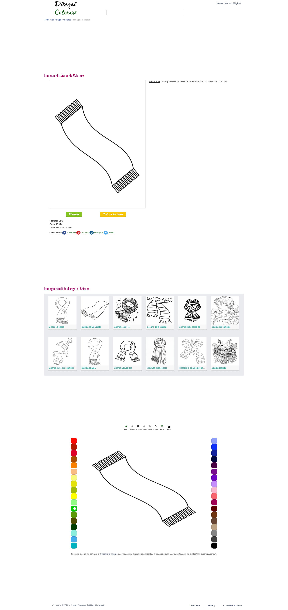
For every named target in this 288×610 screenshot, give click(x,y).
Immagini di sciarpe (109, 554)
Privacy (211, 605)
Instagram (98, 233)
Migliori (237, 3)
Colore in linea (113, 214)
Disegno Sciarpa (56, 327)
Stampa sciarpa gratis (91, 327)
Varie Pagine (57, 20)
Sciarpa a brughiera (123, 368)
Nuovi (228, 3)
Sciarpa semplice (122, 327)
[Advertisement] (144, 48)
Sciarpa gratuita (219, 368)
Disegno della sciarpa (156, 327)
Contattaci (195, 605)
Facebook (71, 233)
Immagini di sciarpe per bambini (193, 368)
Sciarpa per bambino (221, 327)
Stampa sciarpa (89, 368)
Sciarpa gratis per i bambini (61, 368)
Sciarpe (67, 20)
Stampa (73, 214)
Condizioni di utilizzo (232, 605)
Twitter (111, 233)
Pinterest (85, 233)
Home (219, 3)
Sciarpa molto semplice (189, 327)
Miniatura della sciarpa (156, 368)
